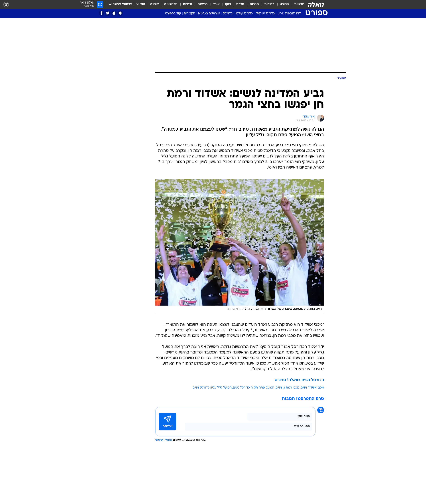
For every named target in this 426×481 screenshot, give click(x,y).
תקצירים (189, 13)
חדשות (299, 4)
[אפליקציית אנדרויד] (120, 13)
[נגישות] (6, 4)
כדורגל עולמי (244, 13)
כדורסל (228, 13)
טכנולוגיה (171, 4)
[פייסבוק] (101, 13)
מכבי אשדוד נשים (312, 387)
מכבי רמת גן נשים (287, 387)
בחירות (269, 4)
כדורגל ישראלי (265, 13)
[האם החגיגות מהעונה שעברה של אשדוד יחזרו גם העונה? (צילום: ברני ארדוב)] (239, 246)
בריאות (202, 4)
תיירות (187, 4)
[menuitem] (296, 4)
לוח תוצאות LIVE (289, 13)
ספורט (284, 4)
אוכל (216, 4)
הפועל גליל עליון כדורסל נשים (212, 387)
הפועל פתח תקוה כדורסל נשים (253, 387)
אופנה (154, 4)
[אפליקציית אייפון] (114, 13)
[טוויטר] (107, 13)
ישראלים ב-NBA (209, 13)
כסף (228, 4)
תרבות (254, 4)
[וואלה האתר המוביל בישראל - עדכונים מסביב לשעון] (316, 4)
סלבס (240, 4)
